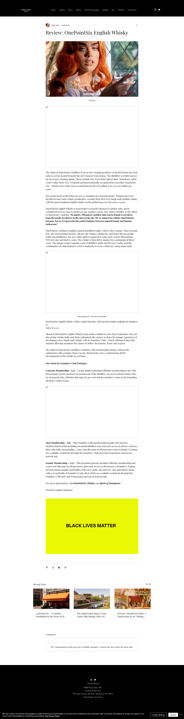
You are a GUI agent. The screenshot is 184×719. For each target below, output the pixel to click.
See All (148, 584)
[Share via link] (65, 567)
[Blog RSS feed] (163, 7)
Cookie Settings (158, 715)
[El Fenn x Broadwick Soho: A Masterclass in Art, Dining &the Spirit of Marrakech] (132, 599)
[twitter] (159, 9)
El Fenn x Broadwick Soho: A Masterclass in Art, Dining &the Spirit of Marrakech (131, 615)
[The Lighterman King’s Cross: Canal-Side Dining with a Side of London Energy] (92, 599)
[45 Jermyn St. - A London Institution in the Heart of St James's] (51, 599)
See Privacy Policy (52, 716)
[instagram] (155, 9)
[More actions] (136, 25)
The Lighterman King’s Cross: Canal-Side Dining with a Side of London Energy (92, 615)
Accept (173, 715)
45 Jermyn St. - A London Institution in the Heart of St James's (50, 615)
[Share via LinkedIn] (59, 567)
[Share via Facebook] (47, 567)
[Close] (180, 715)
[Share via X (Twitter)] (53, 567)
